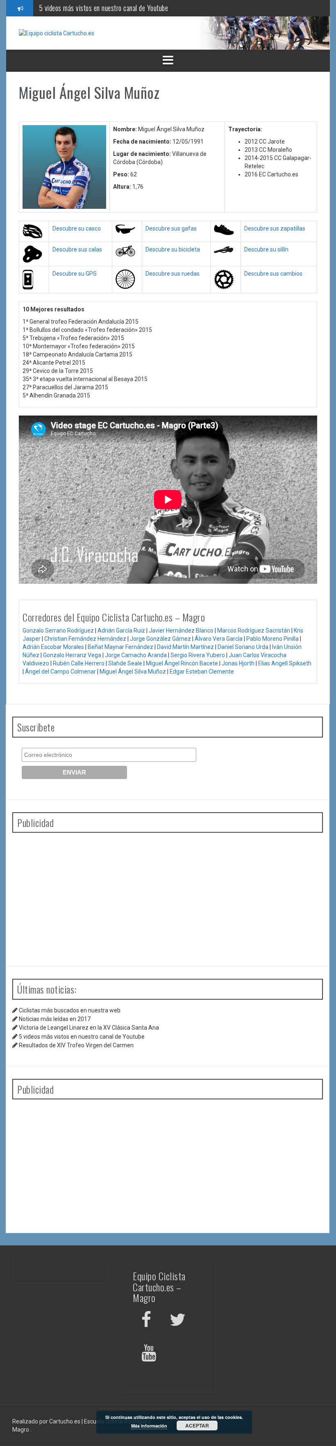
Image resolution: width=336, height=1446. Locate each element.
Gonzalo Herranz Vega (72, 655)
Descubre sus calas (77, 249)
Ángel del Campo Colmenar (60, 671)
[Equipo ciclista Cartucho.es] (56, 33)
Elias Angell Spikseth (284, 663)
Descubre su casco (76, 228)
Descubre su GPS (74, 273)
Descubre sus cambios (273, 273)
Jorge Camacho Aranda (136, 655)
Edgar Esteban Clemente (202, 671)
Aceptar (197, 1425)
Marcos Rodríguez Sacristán (253, 630)
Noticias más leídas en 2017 (55, 1019)
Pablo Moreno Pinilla (272, 638)
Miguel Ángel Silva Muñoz (133, 671)
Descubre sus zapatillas (274, 228)
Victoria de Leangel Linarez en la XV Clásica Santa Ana (89, 1027)
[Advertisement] (167, 896)
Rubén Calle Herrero (78, 663)
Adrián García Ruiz (121, 630)
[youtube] (150, 1354)
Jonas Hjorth (238, 663)
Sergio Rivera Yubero (197, 655)
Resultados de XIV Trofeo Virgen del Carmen (76, 1045)
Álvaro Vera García (219, 638)
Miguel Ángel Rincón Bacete (182, 663)
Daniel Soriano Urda (243, 647)
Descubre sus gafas (171, 228)
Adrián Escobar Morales (53, 647)
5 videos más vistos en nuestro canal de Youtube (103, 7)
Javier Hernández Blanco (181, 630)
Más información (149, 1426)
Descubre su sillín (266, 249)
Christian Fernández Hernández (85, 638)
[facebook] (146, 1321)
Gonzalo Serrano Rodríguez (58, 630)
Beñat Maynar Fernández (120, 647)
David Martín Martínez (185, 647)
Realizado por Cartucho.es (46, 1421)
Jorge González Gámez (160, 638)
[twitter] (178, 1321)
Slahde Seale (125, 663)
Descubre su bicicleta (172, 249)
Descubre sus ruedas (172, 273)
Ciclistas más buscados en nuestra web (69, 1010)
